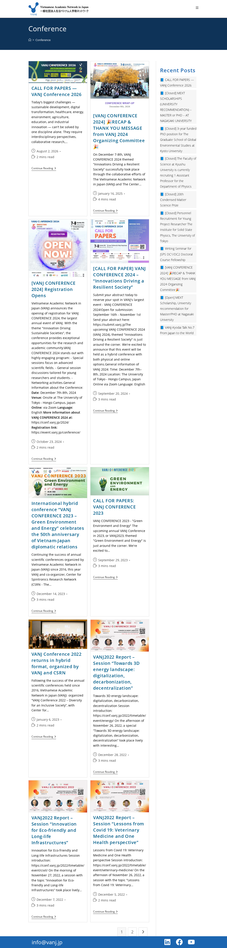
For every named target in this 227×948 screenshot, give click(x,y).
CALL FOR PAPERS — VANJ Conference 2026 (56, 91)
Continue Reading (43, 169)
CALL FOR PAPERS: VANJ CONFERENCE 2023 (114, 507)
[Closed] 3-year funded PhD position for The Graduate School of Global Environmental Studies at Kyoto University (178, 139)
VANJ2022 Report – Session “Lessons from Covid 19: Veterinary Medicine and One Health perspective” (118, 830)
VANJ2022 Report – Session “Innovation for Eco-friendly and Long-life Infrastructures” (54, 830)
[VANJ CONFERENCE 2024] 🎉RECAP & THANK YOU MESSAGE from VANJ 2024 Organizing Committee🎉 (119, 131)
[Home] (29, 40)
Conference (43, 40)
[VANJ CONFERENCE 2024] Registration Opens (53, 289)
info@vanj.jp (47, 942)
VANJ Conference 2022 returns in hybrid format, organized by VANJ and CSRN (56, 663)
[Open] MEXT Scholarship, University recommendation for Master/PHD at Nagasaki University (177, 308)
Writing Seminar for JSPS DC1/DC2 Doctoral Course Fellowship (176, 254)
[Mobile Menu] (197, 8)
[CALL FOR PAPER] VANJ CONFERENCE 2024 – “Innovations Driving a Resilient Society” (119, 277)
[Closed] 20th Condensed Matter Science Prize (173, 199)
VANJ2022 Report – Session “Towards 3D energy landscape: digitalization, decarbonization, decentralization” (116, 672)
